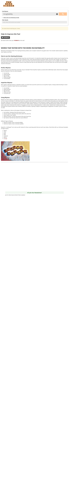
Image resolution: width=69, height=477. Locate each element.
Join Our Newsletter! (35, 192)
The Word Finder (8, 4)
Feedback (6, 37)
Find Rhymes (5, 11)
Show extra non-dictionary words (11, 17)
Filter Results (5, 20)
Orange (5, 138)
